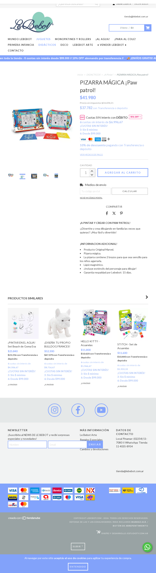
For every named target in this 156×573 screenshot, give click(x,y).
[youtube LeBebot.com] (101, 410)
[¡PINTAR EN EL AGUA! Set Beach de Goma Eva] (23, 323)
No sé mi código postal (91, 198)
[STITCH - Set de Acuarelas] (132, 324)
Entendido (78, 566)
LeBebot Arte (83, 44)
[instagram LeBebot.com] (54, 410)
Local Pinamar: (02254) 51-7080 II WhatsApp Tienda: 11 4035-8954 (132, 442)
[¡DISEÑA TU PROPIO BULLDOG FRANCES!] (59, 323)
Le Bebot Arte (88, 434)
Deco (64, 44)
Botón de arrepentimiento (130, 526)
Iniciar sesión (141, 4)
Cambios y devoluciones (94, 449)
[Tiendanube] (24, 519)
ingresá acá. (139, 522)
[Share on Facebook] (107, 213)
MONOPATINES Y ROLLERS (73, 39)
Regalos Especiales (91, 439)
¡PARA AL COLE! (125, 39)
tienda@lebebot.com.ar (136, 16)
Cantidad (86, 165)
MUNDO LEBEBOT (20, 39)
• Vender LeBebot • (112, 44)
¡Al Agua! (103, 39)
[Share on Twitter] (114, 213)
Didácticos (47, 44)
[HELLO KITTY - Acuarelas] (96, 323)
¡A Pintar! (108, 74)
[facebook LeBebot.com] (78, 410)
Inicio (80, 74)
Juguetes (43, 39)
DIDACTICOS (93, 74)
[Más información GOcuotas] (135, 117)
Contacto (16, 50)
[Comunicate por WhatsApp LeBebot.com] (147, 547)
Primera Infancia (21, 44)
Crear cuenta (123, 4)
